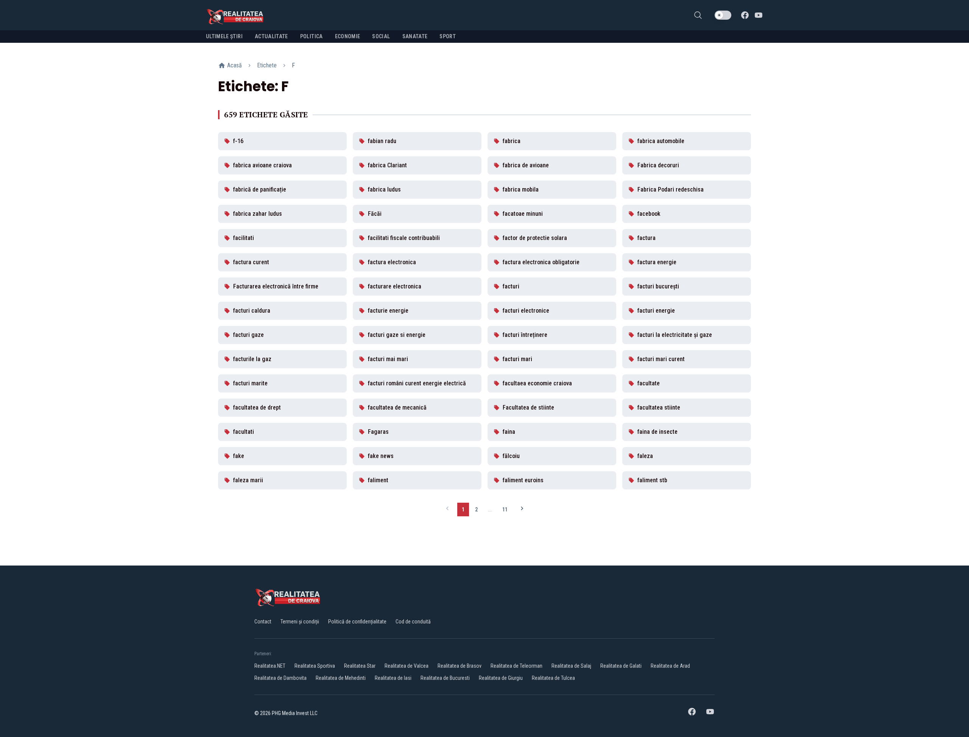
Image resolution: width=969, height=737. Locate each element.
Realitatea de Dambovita (280, 678)
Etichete (267, 65)
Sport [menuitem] (447, 36)
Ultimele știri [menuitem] (224, 36)
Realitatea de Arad (670, 666)
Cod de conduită (413, 622)
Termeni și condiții (299, 622)
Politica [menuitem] (311, 36)
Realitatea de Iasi (393, 678)
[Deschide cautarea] (698, 15)
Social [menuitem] (381, 36)
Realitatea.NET (269, 666)
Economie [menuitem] (347, 36)
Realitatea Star (359, 666)
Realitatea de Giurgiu (501, 678)
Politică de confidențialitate (357, 622)
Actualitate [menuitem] (271, 36)
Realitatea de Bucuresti (445, 678)
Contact (262, 622)
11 (505, 509)
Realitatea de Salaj (571, 666)
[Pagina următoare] (522, 509)
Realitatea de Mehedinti (341, 678)
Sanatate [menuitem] (415, 36)
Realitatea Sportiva (314, 666)
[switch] (723, 15)
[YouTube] (758, 15)
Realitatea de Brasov (459, 666)
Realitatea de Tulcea (553, 678)
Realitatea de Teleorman (516, 666)
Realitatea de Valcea (406, 666)
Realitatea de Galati (621, 666)
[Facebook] (744, 15)
